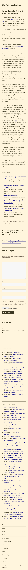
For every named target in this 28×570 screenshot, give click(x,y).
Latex (22, 221)
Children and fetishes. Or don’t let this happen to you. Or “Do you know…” (14, 476)
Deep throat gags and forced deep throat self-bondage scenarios (13, 381)
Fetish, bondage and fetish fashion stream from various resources (13, 364)
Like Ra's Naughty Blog (11, 5)
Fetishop (4, 558)
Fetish (19, 221)
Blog (3, 528)
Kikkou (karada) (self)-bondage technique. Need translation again (14, 386)
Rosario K (6, 453)
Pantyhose (5, 548)
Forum (4, 531)
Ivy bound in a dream (15, 436)
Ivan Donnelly (7, 449)
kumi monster (13, 223)
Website (4, 294)
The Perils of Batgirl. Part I (16, 497)
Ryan (5, 457)
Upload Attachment (14, 303)
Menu (23, 5)
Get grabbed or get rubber (15, 461)
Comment (5, 261)
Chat (3, 535)
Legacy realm (5, 538)
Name (3, 281)
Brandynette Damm (9, 480)
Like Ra (3, 221)
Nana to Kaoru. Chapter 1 (10, 195)
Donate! (4, 561)
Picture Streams (6, 541)
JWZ (3, 21)
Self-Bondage (6, 555)
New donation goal (16, 352)
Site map (4, 524)
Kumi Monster (14, 19)
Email (3, 288)
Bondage (15, 221)
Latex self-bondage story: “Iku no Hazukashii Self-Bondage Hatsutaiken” (14, 486)
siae (5, 407)
